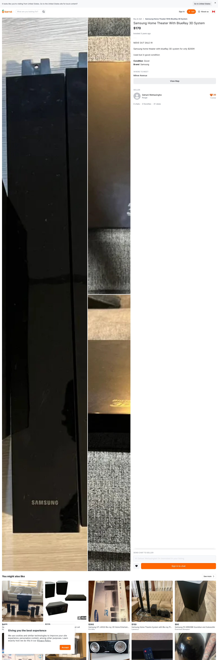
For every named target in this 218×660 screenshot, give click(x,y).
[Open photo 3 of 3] (109, 433)
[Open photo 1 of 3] (44, 294)
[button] (209, 576)
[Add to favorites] (136, 566)
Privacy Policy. (44, 640)
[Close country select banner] (215, 3)
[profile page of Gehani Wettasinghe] (137, 96)
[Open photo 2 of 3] (109, 156)
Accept (65, 647)
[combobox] (29, 11)
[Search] (43, 11)
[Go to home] (7, 11)
